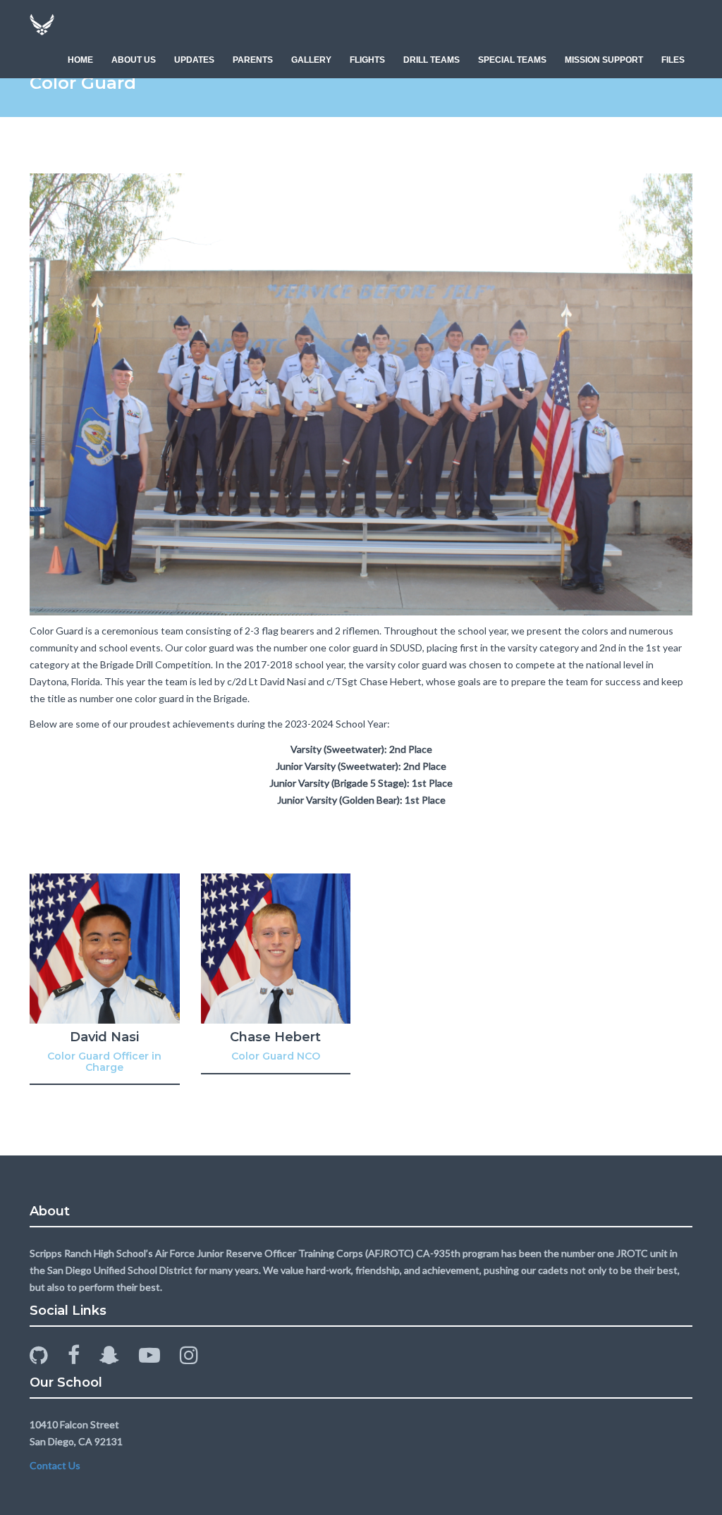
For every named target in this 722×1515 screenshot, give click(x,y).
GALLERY (311, 60)
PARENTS (253, 60)
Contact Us (55, 1465)
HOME (80, 60)
